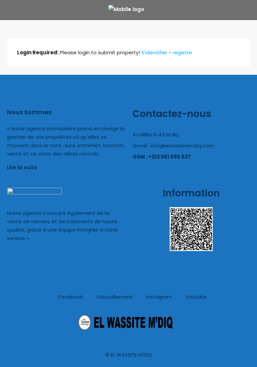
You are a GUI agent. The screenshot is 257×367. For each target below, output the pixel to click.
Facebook (70, 296)
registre (182, 52)
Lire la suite (22, 167)
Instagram (158, 296)
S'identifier (154, 52)
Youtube (195, 296)
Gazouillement (114, 296)
